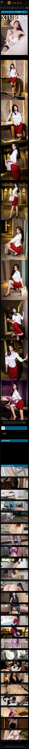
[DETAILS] (3, 428)
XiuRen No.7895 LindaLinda (7, 569)
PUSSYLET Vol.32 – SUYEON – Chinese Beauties (12, 706)
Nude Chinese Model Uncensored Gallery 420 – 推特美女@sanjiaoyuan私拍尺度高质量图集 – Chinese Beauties (14, 614)
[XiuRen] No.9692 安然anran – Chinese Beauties (12, 683)
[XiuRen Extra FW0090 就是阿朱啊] (14, 666)
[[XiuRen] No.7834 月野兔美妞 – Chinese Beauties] (14, 689)
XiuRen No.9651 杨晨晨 (6, 637)
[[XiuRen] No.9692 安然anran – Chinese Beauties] (14, 678)
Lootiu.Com (15, 2)
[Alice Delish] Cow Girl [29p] (7, 592)
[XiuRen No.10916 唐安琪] (14, 597)
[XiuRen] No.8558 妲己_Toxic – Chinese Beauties (12, 500)
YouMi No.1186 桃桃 (6, 489)
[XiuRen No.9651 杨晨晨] (14, 632)
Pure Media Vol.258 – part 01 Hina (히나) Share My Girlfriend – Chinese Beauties (14, 580)
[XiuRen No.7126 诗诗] (14, 643)
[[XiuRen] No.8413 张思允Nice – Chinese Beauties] (14, 529)
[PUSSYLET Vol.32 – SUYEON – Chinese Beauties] (14, 700)
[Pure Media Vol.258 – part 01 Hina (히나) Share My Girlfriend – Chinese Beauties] (14, 575)
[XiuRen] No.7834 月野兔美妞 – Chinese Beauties (12, 695)
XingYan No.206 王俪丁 (6, 717)
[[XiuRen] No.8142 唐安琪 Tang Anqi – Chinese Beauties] (14, 723)
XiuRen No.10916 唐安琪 (7, 603)
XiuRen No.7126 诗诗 (6, 649)
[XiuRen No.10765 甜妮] (14, 620)
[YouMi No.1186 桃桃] (14, 483)
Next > (24, 422)
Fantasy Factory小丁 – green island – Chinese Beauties (14, 523)
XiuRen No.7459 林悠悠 (6, 546)
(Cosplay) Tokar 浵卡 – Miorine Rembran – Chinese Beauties (14, 511)
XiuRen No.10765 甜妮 (6, 626)
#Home (12, 7)
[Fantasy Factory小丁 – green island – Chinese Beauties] (14, 517)
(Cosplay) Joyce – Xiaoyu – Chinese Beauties (11, 740)
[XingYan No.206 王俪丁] (14, 712)
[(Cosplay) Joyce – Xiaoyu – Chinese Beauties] (14, 735)
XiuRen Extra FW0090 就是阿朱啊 (9, 672)
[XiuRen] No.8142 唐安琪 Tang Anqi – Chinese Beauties (14, 729)
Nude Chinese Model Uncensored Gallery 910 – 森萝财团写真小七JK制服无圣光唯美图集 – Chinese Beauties (14, 477)
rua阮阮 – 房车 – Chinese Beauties (9, 660)
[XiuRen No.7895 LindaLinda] (14, 563)
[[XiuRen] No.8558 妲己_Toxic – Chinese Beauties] (14, 494)
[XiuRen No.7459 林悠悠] (14, 540)
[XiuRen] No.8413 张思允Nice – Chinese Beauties (12, 534)
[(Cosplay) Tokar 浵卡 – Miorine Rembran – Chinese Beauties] (14, 506)
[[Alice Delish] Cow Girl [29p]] (14, 586)
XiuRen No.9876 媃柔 (6, 557)
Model (4, 433)
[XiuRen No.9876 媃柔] (14, 552)
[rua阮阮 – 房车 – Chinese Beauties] (14, 655)
